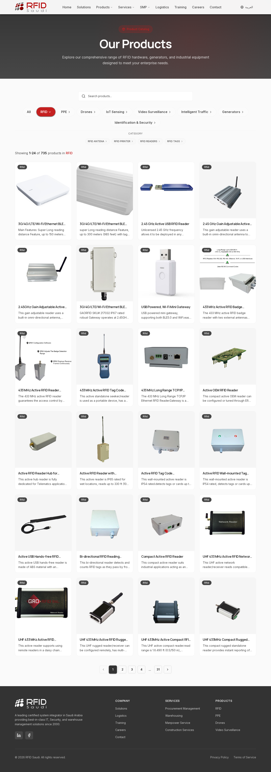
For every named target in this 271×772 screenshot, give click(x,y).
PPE (64, 112)
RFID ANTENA (96, 141)
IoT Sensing (115, 112)
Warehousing (174, 715)
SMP (143, 7)
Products (103, 7)
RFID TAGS (173, 141)
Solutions (84, 7)
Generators (231, 112)
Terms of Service (245, 757)
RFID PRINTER (122, 141)
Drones (86, 112)
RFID (43, 112)
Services (124, 7)
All (29, 112)
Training (180, 7)
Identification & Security (133, 123)
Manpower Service (177, 722)
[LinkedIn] (19, 735)
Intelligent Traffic (194, 112)
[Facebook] (29, 735)
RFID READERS (148, 141)
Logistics (162, 7)
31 (158, 669)
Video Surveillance (152, 112)
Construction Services (179, 730)
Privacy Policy (219, 757)
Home (66, 7)
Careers (198, 7)
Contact (215, 7)
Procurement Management (182, 708)
